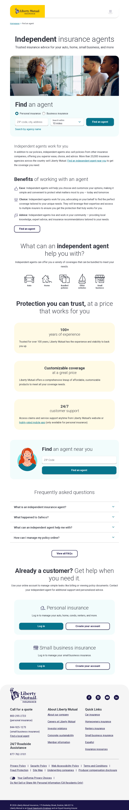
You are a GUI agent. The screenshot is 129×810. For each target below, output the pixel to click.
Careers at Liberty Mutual (61, 721)
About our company (58, 714)
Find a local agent (19, 736)
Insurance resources (96, 749)
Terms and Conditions (95, 765)
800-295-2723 (18, 715)
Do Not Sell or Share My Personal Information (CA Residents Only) (46, 782)
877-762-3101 (18, 754)
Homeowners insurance (98, 721)
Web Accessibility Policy (65, 765)
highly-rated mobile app (32, 422)
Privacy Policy (18, 765)
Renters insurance (95, 728)
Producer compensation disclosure (98, 770)
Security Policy (38, 765)
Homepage (15, 23)
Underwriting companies (60, 770)
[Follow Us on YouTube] (107, 697)
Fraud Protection (19, 770)
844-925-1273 (18, 727)
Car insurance (92, 714)
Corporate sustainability (61, 735)
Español (89, 742)
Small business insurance (99, 735)
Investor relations (57, 728)
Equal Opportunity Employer (39, 808)
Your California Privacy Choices (35, 777)
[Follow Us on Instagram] (98, 697)
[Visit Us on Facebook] (89, 697)
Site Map (38, 770)
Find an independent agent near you (86, 160)
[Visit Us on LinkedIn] (116, 697)
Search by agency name (28, 129)
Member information (59, 742)
